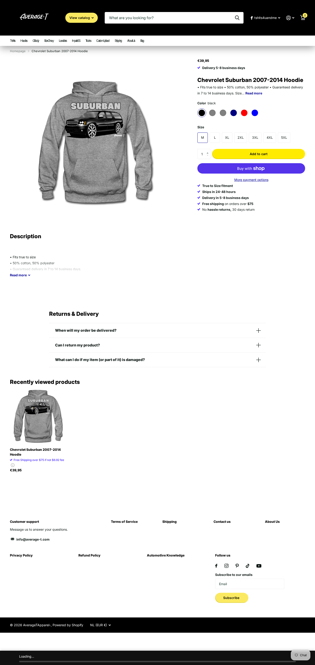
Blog (142, 40)
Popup (13, 465)
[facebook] (216, 566)
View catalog (80, 18)
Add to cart (258, 154)
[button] (209, 150)
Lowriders (62, 40)
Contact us (222, 522)
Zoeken (237, 18)
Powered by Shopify (68, 625)
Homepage (18, 51)
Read (18, 275)
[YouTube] (258, 566)
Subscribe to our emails (234, 575)
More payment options (251, 180)
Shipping (118, 40)
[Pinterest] (237, 566)
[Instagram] (226, 566)
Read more (253, 93)
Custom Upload (102, 40)
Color (206, 103)
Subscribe (231, 598)
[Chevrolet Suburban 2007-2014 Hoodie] (38, 416)
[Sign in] (290, 18)
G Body (36, 40)
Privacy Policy (21, 555)
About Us (131, 40)
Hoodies (23, 40)
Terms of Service (124, 522)
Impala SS (76, 40)
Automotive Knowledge (165, 555)
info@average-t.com (33, 539)
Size (200, 127)
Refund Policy (89, 555)
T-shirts (12, 40)
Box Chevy (48, 40)
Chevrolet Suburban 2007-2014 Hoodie (35, 452)
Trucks (88, 40)
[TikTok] (248, 566)
